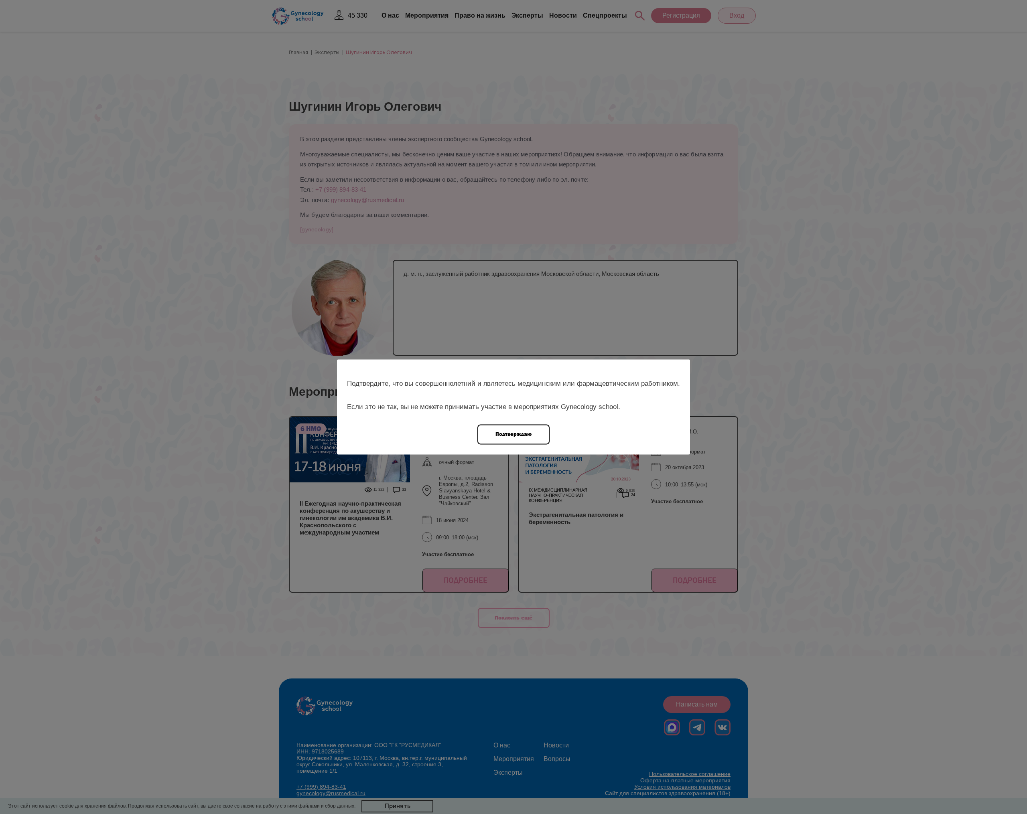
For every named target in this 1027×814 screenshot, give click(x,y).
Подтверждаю (513, 434)
